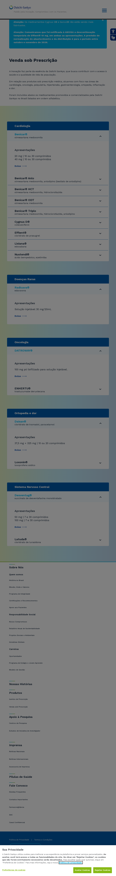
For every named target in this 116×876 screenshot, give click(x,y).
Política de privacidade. (70, 863)
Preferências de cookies (13, 870)
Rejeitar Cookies (102, 870)
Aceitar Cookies (82, 870)
